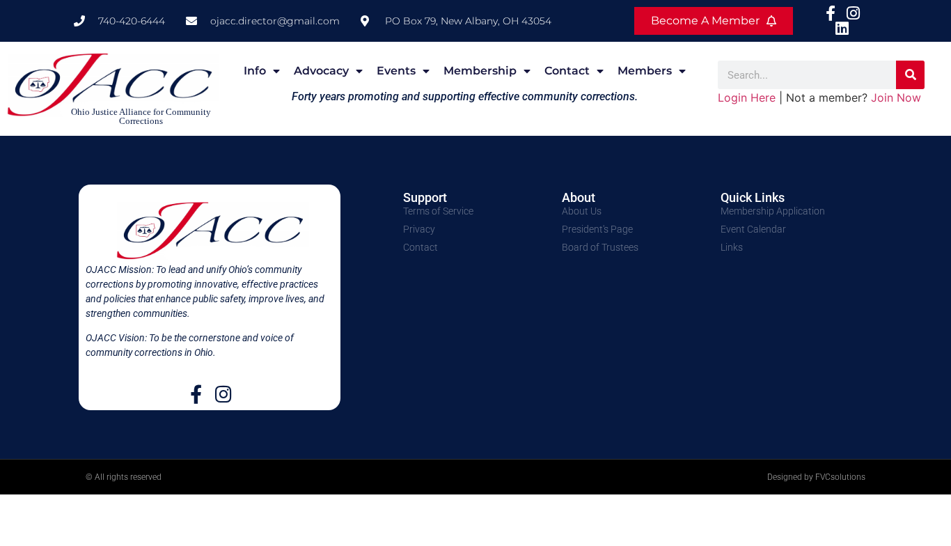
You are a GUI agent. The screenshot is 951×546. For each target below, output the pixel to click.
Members (645, 70)
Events (396, 70)
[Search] (910, 75)
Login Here (747, 97)
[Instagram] (223, 393)
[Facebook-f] (196, 393)
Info (255, 70)
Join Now (896, 97)
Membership (480, 70)
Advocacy (321, 70)
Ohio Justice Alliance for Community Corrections (141, 116)
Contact (567, 70)
